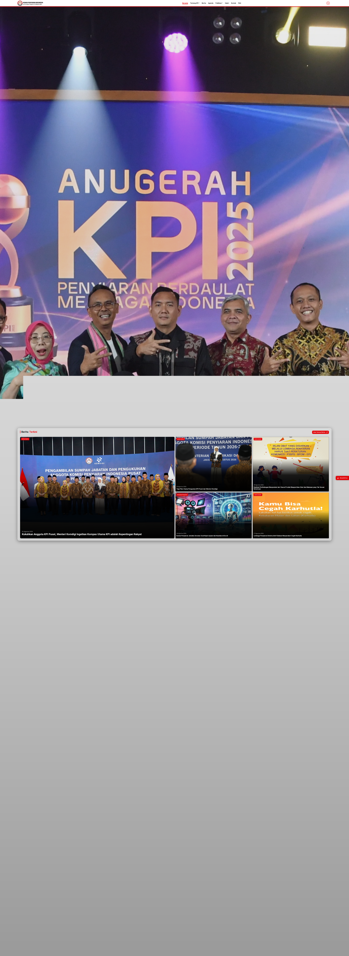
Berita (204, 3)
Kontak (233, 3)
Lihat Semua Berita (319, 432)
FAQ (239, 3)
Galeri (227, 3)
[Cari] (328, 3)
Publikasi (218, 3)
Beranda (185, 3)
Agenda (210, 3)
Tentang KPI (194, 3)
